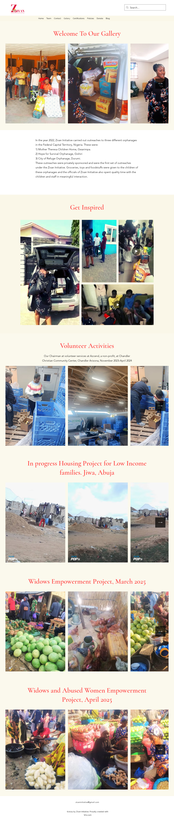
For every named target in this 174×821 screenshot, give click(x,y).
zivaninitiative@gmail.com (87, 802)
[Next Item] (160, 83)
